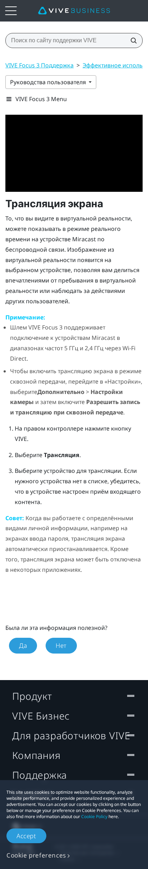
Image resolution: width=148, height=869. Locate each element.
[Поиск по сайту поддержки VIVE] (131, 40)
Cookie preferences (36, 855)
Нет (61, 645)
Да (23, 645)
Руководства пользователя (48, 82)
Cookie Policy (94, 816)
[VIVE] (74, 10)
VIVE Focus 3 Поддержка (39, 65)
